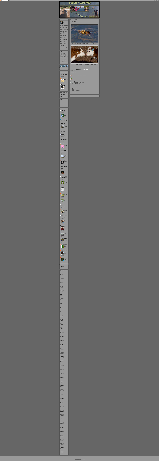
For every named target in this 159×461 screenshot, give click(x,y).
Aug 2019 (61, 279)
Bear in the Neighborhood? (64, 111)
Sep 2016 (61, 298)
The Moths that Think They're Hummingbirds (65, 183)
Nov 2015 (61, 306)
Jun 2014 (61, 328)
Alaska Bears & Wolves (64, 119)
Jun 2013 (61, 344)
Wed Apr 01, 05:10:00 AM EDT (76, 83)
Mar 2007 (61, 443)
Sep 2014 (61, 324)
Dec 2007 (61, 431)
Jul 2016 (61, 299)
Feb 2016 (61, 302)
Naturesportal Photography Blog (63, 209)
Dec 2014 (61, 320)
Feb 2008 (61, 428)
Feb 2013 (61, 349)
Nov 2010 (61, 385)
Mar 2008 (61, 427)
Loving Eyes (65, 161)
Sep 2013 (61, 340)
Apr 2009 (61, 410)
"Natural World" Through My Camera (64, 110)
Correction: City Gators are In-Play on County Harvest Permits (64, 168)
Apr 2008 (61, 426)
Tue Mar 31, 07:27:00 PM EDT (76, 76)
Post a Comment (74, 92)
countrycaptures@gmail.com (64, 56)
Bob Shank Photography (63, 135)
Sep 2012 (61, 356)
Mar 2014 (61, 332)
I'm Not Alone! (66, 79)
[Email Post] (83, 69)
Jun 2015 (61, 312)
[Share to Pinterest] (87, 69)
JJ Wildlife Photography (63, 187)
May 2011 (61, 377)
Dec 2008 (61, 415)
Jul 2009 (61, 406)
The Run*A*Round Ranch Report (63, 226)
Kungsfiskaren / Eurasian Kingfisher (65, 259)
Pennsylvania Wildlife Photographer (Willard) (64, 73)
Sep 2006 (61, 451)
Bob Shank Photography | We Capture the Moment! (64, 139)
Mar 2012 (61, 364)
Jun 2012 (61, 360)
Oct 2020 (61, 274)
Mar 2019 (61, 283)
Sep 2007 (61, 435)
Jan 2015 (61, 319)
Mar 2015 (61, 316)
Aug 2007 (61, 436)
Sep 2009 (61, 403)
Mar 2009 (61, 411)
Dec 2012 (61, 352)
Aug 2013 (61, 341)
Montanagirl (73, 74)
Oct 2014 (61, 323)
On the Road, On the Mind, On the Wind (64, 78)
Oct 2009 (61, 402)
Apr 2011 (61, 378)
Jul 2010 (61, 390)
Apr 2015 (61, 315)
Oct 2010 (61, 386)
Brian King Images (63, 143)
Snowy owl (65, 188)
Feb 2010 (61, 397)
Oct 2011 (61, 370)
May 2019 (61, 282)
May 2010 (61, 393)
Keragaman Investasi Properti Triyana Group (65, 253)
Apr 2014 (61, 331)
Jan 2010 (61, 398)
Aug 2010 (61, 389)
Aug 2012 (61, 357)
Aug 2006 (61, 452)
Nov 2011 (61, 369)
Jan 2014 (61, 335)
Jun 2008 (61, 423)
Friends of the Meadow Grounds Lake (63, 96)
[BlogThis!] (85, 69)
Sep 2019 (61, 278)
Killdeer (62, 178)
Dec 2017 (61, 290)
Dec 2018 (61, 287)
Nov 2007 (61, 432)
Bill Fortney (62, 130)
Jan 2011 (61, 382)
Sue (72, 81)
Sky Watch (61, 267)
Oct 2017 (61, 291)
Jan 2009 (61, 414)
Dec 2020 (61, 273)
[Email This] (84, 69)
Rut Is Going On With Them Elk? (65, 240)
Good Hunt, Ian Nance (64, 166)
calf (72, 70)
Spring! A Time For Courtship (65, 221)
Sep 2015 (61, 308)
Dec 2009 (61, 399)
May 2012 (61, 361)
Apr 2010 (61, 394)
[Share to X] (86, 69)
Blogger (84, 459)
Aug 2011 (61, 373)
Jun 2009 (61, 407)
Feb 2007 (61, 444)
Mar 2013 (61, 348)
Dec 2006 (61, 447)
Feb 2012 (61, 365)
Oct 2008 (61, 418)
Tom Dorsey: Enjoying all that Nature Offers (64, 238)
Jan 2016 (61, 303)
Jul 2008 (61, 422)
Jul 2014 (61, 327)
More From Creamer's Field (65, 126)
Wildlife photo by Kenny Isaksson (63, 257)
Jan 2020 (61, 277)
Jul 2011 (61, 374)
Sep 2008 (61, 419)
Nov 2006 (61, 448)
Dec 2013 (61, 336)
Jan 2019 (61, 286)
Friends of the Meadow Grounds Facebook (63, 94)
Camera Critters (62, 266)
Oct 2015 (61, 307)
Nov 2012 (61, 353)
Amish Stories (63, 123)
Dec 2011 (61, 368)
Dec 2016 (61, 295)
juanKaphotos (63, 193)
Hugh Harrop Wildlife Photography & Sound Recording (64, 177)
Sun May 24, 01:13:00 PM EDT (76, 90)
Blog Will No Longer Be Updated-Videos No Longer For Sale (64, 75)
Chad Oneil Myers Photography (63, 85)
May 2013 (61, 345)
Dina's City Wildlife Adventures (63, 151)
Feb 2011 (61, 381)
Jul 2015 (61, 311)
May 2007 (61, 440)
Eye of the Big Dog (63, 160)
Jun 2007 (61, 439)
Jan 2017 (61, 294)
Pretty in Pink (65, 145)
